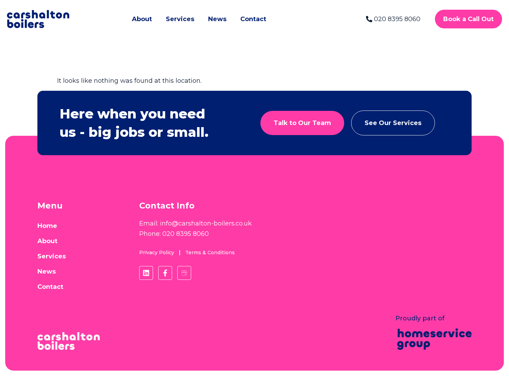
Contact (253, 19)
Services (180, 19)
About (142, 19)
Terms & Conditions (210, 252)
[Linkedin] (146, 273)
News (217, 19)
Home (47, 226)
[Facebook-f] (165, 273)
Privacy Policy (156, 252)
